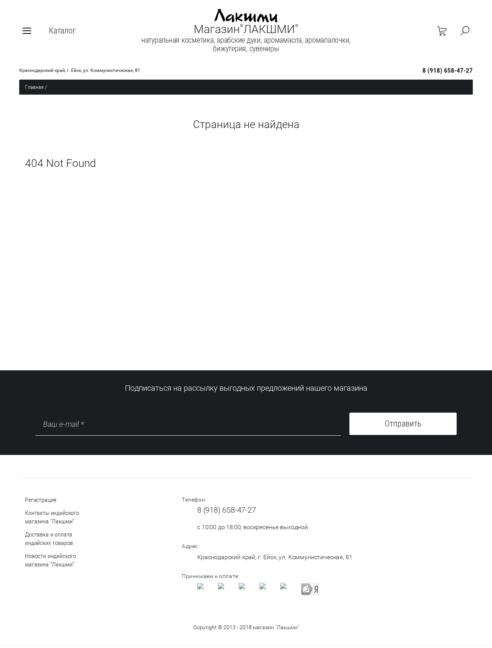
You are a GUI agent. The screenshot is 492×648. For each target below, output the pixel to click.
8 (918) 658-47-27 (447, 70)
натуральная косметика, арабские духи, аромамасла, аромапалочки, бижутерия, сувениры (246, 44)
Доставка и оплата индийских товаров (49, 538)
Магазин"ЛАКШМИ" (246, 29)
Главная (34, 87)
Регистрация (41, 499)
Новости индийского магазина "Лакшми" (50, 560)
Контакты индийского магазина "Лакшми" (52, 517)
